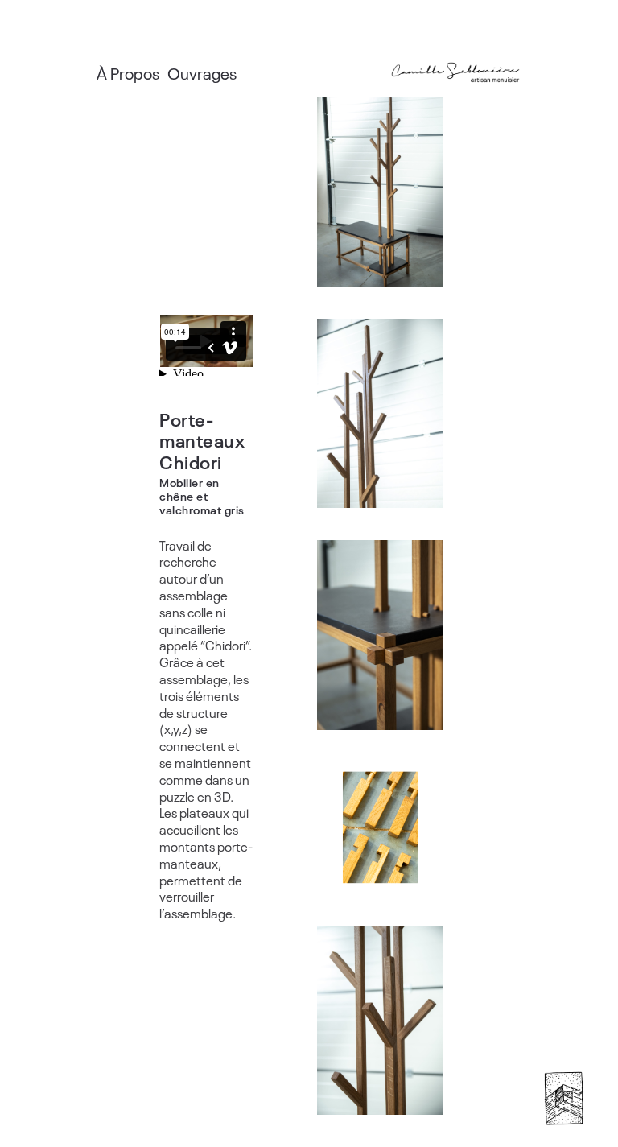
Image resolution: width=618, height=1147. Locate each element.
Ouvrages (202, 72)
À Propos (128, 72)
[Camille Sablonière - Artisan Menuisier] (455, 72)
